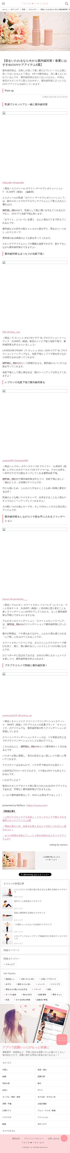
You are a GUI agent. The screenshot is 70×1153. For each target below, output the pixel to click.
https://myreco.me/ (37, 805)
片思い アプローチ (48, 979)
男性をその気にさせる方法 (16, 989)
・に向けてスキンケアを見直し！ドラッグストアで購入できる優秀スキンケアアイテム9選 (34, 819)
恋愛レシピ (35, 3)
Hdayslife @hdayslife (13, 182)
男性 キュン (57, 995)
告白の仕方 (27, 995)
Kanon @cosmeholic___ (15, 599)
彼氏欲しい (10, 979)
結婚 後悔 (42, 995)
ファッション (43, 1117)
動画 (4, 1124)
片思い (5, 1070)
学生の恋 (6, 1083)
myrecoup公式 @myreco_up (17, 715)
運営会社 (16, 1138)
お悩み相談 (42, 1104)
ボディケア (42, 1124)
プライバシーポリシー (34, 1138)
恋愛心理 (41, 1076)
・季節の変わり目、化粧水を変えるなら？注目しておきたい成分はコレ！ (34, 828)
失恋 (7, 1000)
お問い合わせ (53, 1138)
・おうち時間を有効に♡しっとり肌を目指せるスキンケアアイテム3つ (34, 837)
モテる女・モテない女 (47, 1097)
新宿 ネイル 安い (24, 984)
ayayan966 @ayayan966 (15, 460)
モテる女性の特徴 (23, 1000)
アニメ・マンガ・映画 (47, 1110)
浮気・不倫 (6, 1104)
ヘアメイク (6, 1117)
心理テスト (6, 1110)
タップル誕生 (11, 995)
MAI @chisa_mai (11, 332)
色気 (49, 989)
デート (40, 1090)
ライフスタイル (8, 1131)
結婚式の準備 (42, 1000)
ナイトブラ (55, 984)
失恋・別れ (42, 1070)
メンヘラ (41, 984)
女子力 (8, 984)
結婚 (4, 1076)
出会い (5, 1090)
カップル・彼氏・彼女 (11, 1097)
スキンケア (10, 964)
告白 (39, 1083)
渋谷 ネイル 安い (28, 979)
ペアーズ (37, 989)
